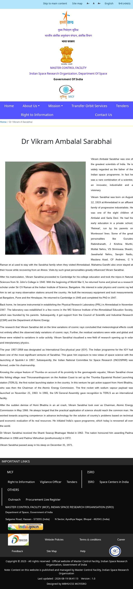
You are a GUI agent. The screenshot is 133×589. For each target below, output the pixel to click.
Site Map (52, 551)
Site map (77, 3)
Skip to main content (55, 3)
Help (82, 551)
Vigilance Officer (50, 482)
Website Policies (54, 539)
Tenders (122, 106)
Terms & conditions (90, 539)
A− (88, 3)
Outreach (14, 499)
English (109, 3)
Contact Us (103, 114)
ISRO (91, 482)
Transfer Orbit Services (89, 106)
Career (121, 539)
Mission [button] (54, 106)
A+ (99, 3)
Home (9, 106)
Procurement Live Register (43, 499)
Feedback (17, 551)
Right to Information (37, 114)
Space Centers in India (114, 482)
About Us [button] (30, 106)
